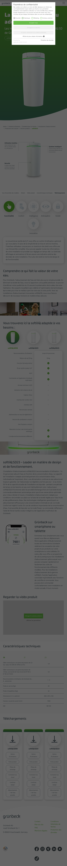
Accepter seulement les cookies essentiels (33, 32)
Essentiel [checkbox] (18, 18)
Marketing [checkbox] (36, 18)
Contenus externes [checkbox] (47, 18)
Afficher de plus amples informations (33, 36)
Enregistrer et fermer (33, 27)
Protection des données (47, 40)
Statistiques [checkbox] (27, 18)
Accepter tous (33, 23)
